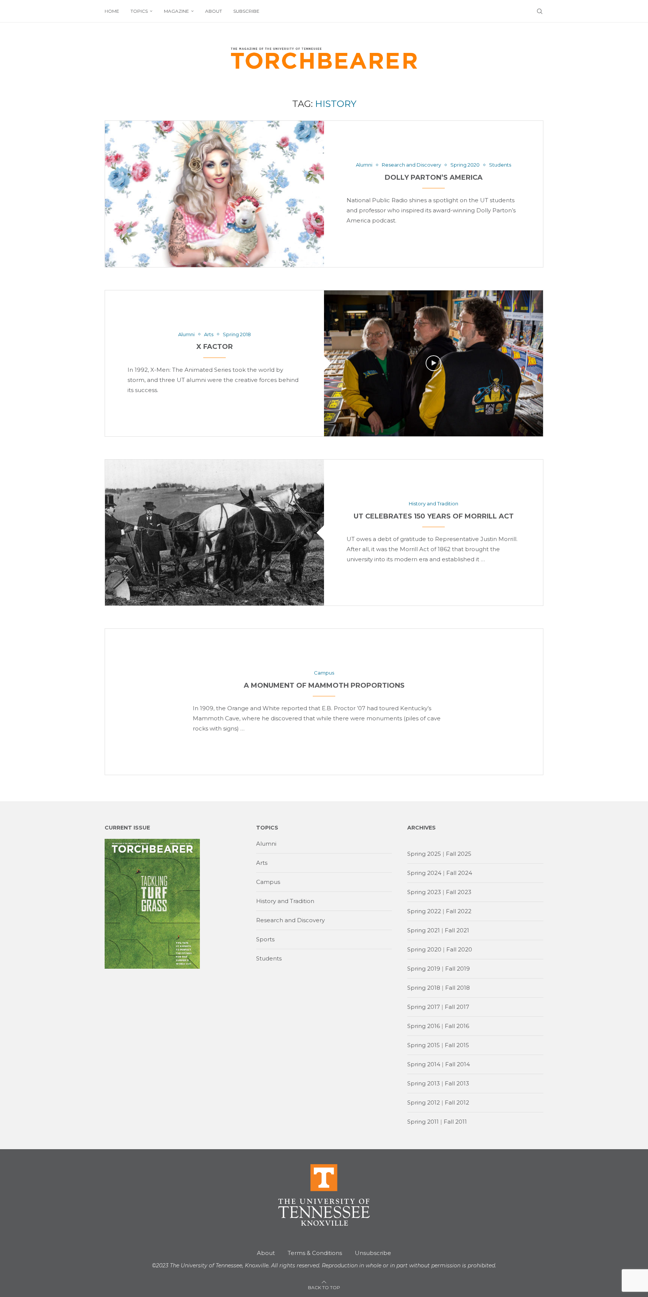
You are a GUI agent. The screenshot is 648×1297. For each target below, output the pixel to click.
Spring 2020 (424, 949)
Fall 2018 (457, 987)
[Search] (539, 11)
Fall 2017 (457, 1006)
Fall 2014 (457, 1064)
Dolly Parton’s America (434, 177)
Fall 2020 (459, 949)
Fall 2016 (457, 1025)
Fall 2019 (457, 968)
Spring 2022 (424, 911)
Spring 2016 (423, 1025)
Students (269, 958)
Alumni (266, 843)
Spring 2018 (423, 987)
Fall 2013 (457, 1083)
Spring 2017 (423, 1006)
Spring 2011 (423, 1121)
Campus (268, 881)
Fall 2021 (457, 930)
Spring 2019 (423, 968)
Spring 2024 (424, 872)
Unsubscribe (373, 1252)
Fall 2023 (458, 892)
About (213, 11)
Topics (139, 11)
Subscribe (246, 11)
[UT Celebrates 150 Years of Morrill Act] (214, 533)
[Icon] (433, 363)
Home (112, 11)
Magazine (176, 11)
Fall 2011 (455, 1121)
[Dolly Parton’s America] (214, 194)
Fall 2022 (458, 911)
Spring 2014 (423, 1064)
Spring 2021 (423, 930)
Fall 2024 (459, 872)
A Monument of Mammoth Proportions (324, 685)
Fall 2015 (457, 1045)
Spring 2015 (423, 1045)
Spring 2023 (424, 892)
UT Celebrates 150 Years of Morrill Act (434, 516)
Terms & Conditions (315, 1252)
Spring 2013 (423, 1083)
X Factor (214, 347)
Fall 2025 (458, 853)
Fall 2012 (457, 1102)
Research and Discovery (290, 920)
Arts (261, 862)
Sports (265, 939)
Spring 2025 (424, 853)
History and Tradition (285, 901)
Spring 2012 (423, 1102)
